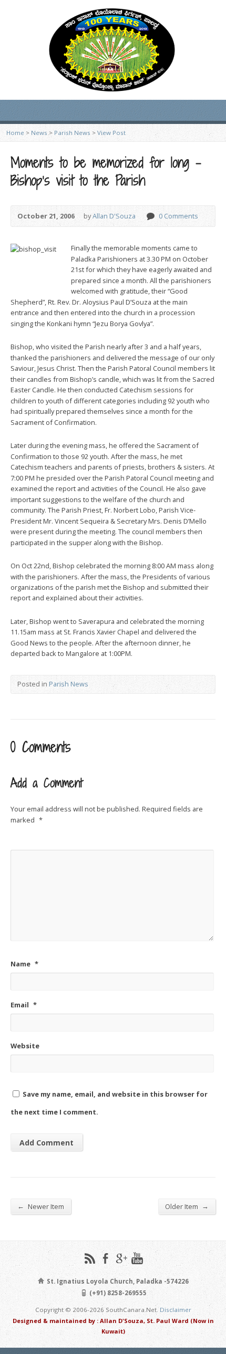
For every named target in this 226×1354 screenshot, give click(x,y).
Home (15, 133)
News (39, 133)
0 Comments (150, 216)
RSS (90, 1258)
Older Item (187, 1206)
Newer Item (40, 1206)
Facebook (105, 1258)
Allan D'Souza (114, 216)
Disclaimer (175, 1310)
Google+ (121, 1258)
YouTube (137, 1258)
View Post (111, 133)
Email (24, 1004)
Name (24, 963)
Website (25, 1045)
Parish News (72, 133)
